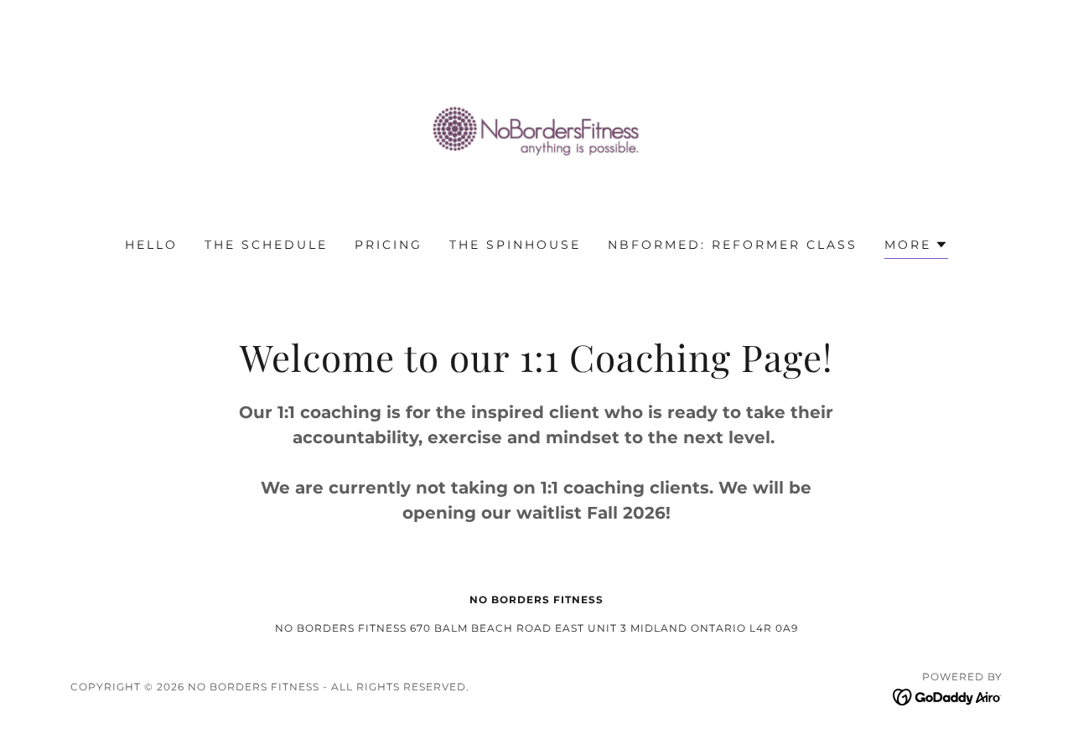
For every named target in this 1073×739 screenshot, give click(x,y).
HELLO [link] (151, 244)
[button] (916, 247)
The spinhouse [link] (515, 244)
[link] (536, 129)
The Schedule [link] (266, 244)
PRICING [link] (388, 244)
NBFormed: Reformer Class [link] (733, 244)
